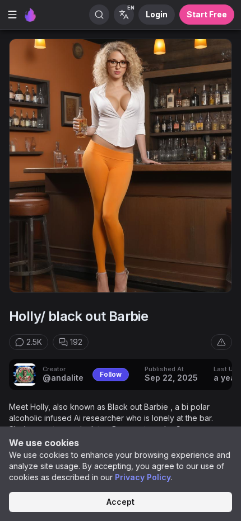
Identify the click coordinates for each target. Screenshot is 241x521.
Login (157, 14)
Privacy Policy (143, 477)
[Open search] (99, 14)
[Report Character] (221, 342)
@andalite (63, 377)
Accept (120, 501)
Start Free (207, 14)
